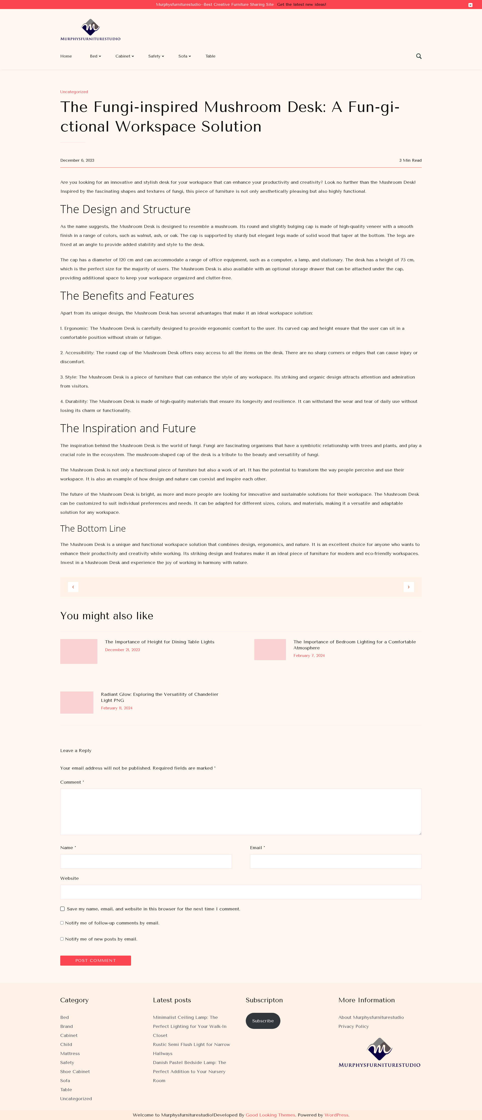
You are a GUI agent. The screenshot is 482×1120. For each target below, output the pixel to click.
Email (257, 847)
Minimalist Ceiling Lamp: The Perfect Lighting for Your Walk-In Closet (189, 1026)
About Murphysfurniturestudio (371, 1017)
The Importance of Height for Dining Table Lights (159, 642)
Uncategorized (74, 91)
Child (66, 1044)
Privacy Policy (353, 1026)
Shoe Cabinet (75, 1071)
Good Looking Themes (270, 1115)
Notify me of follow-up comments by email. (112, 923)
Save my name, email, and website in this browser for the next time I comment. (153, 909)
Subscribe (263, 1021)
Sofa (182, 56)
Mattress (70, 1053)
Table (210, 56)
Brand (66, 1026)
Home (66, 56)
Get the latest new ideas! (301, 5)
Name (68, 847)
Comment (72, 782)
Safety (154, 56)
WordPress (336, 1115)
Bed (93, 56)
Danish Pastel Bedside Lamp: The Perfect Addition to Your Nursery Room (189, 1071)
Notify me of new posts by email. (101, 939)
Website (69, 878)
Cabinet (122, 56)
